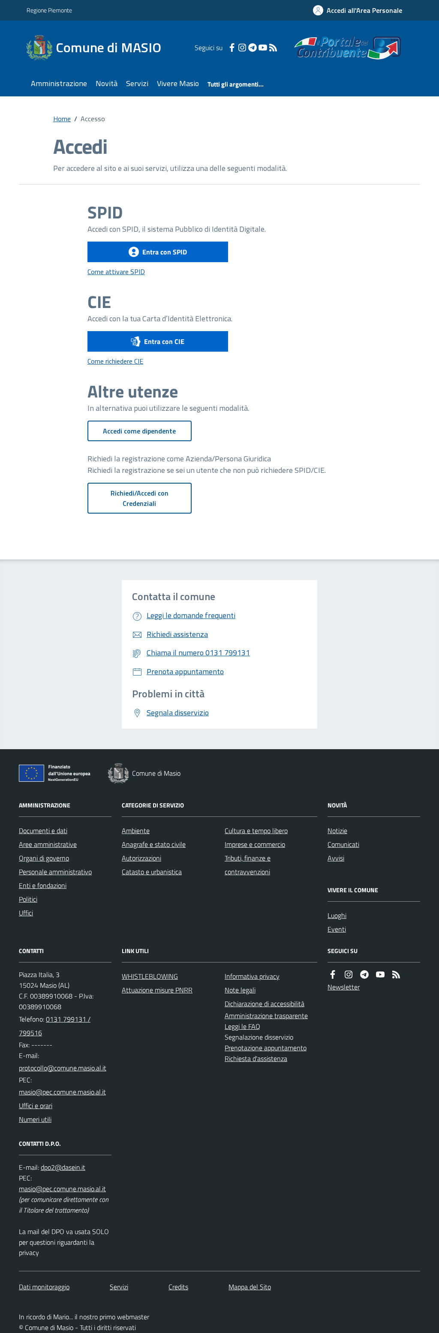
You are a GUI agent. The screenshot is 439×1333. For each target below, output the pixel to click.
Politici (28, 899)
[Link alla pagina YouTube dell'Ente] (380, 974)
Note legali (240, 990)
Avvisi (336, 858)
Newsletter (344, 987)
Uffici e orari (35, 1105)
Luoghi (337, 915)
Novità (106, 83)
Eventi (337, 929)
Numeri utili (35, 1119)
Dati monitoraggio (44, 1287)
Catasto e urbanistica (152, 872)
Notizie (337, 830)
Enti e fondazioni (42, 885)
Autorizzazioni (141, 858)
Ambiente (136, 830)
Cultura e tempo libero (256, 830)
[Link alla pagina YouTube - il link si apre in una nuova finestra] (263, 47)
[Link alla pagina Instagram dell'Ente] (348, 974)
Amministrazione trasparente (266, 1015)
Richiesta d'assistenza (256, 1058)
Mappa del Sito (250, 1287)
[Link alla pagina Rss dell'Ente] (396, 974)
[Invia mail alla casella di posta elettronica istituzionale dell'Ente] (62, 1068)
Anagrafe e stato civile (154, 844)
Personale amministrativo (55, 872)
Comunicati (343, 844)
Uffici (26, 913)
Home (62, 119)
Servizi (137, 83)
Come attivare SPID (116, 271)
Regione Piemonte (49, 10)
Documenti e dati (43, 830)
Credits (178, 1287)
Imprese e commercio (255, 844)
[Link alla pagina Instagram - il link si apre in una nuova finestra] (242, 47)
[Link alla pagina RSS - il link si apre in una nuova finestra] (273, 47)
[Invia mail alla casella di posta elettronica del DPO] (63, 1167)
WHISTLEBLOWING (150, 976)
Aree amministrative (48, 844)
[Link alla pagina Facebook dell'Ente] (333, 974)
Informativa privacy (252, 976)
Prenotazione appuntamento (266, 1048)
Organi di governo (44, 858)
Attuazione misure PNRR (157, 990)
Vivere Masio (178, 83)
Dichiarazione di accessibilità (264, 1003)
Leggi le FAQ (242, 1026)
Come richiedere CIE (115, 361)
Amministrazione (59, 83)
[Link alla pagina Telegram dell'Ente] (364, 974)
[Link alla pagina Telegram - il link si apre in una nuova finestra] (252, 47)
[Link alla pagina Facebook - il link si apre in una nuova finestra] (232, 47)
